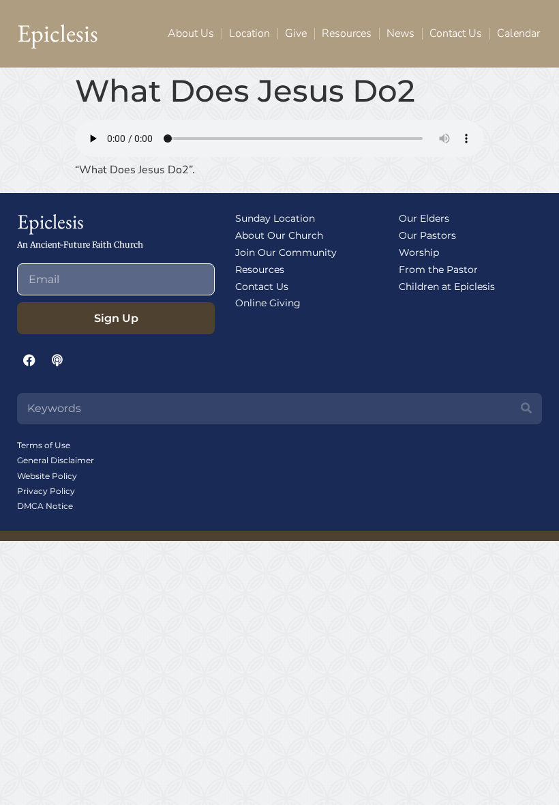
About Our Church (279, 235)
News (400, 33)
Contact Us (455, 33)
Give (296, 33)
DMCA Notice (45, 506)
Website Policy (47, 476)
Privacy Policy (46, 491)
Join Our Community (286, 252)
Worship (419, 252)
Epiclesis (57, 33)
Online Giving (268, 303)
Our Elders (424, 218)
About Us (191, 33)
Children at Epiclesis (447, 286)
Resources (347, 33)
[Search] (526, 408)
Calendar (518, 33)
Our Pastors (427, 235)
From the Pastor (438, 269)
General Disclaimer (55, 460)
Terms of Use (43, 445)
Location (249, 33)
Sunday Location (275, 218)
